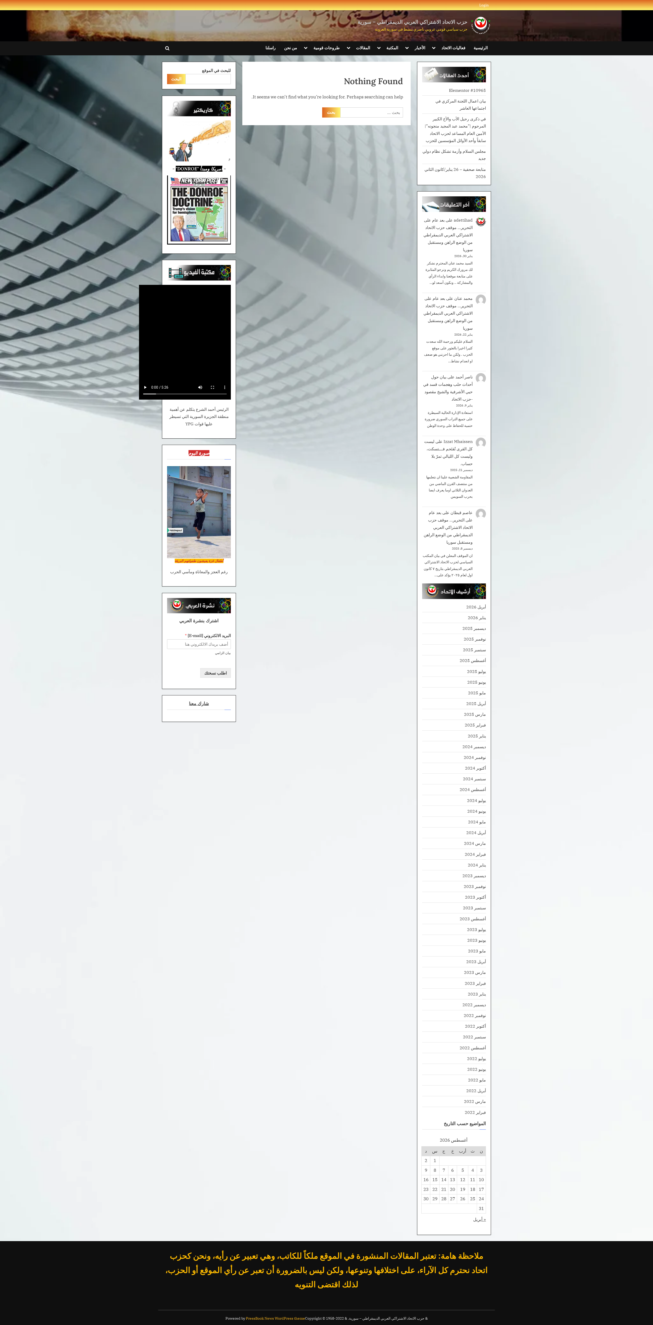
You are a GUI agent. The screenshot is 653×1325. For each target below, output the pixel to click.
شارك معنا (199, 703)
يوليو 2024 (476, 800)
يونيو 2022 (476, 1069)
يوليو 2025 (476, 671)
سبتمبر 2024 (474, 778)
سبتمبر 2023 (474, 907)
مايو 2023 (477, 950)
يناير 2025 (477, 735)
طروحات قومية (326, 47)
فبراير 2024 (475, 854)
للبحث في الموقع (216, 70)
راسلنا (271, 47)
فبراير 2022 (475, 1112)
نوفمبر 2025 (475, 639)
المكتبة (392, 47)
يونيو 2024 (476, 811)
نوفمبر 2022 (475, 1015)
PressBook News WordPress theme (275, 1318)
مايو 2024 (477, 821)
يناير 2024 (477, 865)
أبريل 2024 (476, 832)
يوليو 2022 (476, 1058)
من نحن (290, 47)
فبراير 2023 (475, 983)
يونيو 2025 (476, 682)
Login (484, 5)
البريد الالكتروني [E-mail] (208, 635)
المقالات (363, 47)
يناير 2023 (477, 994)
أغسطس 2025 (473, 660)
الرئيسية (481, 47)
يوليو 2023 (476, 929)
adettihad (463, 220)
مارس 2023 (475, 972)
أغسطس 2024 (473, 789)
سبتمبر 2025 (474, 649)
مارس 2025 (475, 714)
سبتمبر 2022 (474, 1036)
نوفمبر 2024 (475, 757)
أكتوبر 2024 (475, 768)
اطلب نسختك (215, 673)
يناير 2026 (477, 617)
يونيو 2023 (476, 940)
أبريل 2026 (476, 606)
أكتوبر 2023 (475, 897)
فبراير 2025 (475, 725)
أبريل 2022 (476, 1090)
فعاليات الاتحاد (454, 47)
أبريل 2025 (476, 703)
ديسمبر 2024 (474, 746)
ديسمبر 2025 (474, 628)
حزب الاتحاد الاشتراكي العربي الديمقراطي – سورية (412, 21)
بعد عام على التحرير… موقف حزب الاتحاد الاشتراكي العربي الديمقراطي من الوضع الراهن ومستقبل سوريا (448, 234)
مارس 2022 (475, 1101)
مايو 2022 (477, 1079)
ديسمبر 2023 (474, 875)
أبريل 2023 (476, 961)
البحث (176, 78)
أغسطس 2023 (473, 918)
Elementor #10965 (467, 90)
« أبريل (479, 1219)
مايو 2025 (477, 692)
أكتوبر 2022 (475, 1026)
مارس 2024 (475, 843)
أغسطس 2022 (473, 1047)
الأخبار (420, 47)
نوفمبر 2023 (475, 886)
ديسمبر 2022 (474, 1004)
